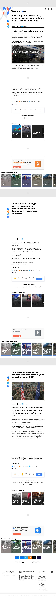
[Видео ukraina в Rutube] (39, 557)
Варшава (24, 482)
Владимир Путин (40, 482)
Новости (14, 482)
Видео (17, 286)
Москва (35, 482)
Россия (28, 482)
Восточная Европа (30, 484)
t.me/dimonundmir (29, 262)
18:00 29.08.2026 (14, 379)
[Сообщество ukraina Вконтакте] (17, 557)
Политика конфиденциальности (26, 578)
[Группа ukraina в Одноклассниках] (30, 557)
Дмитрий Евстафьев (25, 286)
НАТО (23, 484)
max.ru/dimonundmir (27, 264)
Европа (32, 482)
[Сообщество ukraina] (22, 557)
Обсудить (39, 278)
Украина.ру (31, 242)
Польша (18, 482)
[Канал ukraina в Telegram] (26, 557)
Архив (26, 568)
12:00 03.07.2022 (14, 23)
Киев (21, 482)
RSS (30, 568)
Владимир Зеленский (32, 286)
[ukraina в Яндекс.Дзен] (34, 557)
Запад (20, 286)
